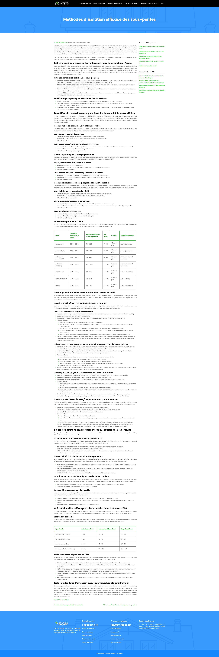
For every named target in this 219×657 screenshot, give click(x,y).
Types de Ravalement (85, 3)
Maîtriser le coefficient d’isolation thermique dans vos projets (119, 605)
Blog (162, 3)
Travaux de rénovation (99, 3)
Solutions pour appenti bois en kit (148, 66)
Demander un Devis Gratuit (61, 599)
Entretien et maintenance (131, 3)
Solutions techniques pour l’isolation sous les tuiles (69, 605)
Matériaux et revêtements (115, 3)
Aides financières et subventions (149, 3)
